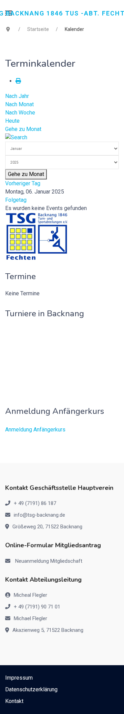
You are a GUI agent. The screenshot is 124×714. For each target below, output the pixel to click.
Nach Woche (20, 112)
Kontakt (14, 701)
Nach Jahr (17, 96)
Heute (12, 121)
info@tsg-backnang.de (39, 515)
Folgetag (16, 200)
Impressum (19, 677)
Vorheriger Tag (22, 183)
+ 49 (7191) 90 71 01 (37, 607)
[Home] (36, 236)
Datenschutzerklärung (31, 689)
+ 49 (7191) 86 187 (35, 503)
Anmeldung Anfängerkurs (35, 429)
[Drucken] (18, 81)
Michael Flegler (30, 618)
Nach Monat (19, 104)
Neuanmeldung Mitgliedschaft (48, 561)
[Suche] (16, 137)
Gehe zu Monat (23, 129)
